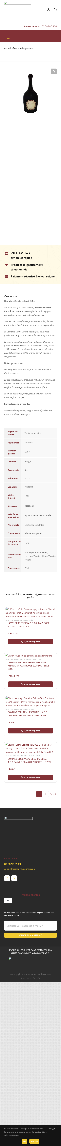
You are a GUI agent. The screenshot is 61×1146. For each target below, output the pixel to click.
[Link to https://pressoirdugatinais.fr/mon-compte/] (48, 9)
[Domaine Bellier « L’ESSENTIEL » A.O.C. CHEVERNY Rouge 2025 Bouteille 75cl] (30, 698)
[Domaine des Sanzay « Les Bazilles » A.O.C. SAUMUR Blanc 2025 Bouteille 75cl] (30, 744)
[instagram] (14, 878)
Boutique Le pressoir (23, 48)
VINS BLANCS (24, 756)
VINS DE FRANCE (18, 620)
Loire (7, 620)
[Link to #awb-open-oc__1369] (55, 9)
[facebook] (7, 878)
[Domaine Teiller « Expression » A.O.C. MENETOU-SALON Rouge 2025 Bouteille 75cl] (29, 655)
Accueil (7, 48)
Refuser (34, 1141)
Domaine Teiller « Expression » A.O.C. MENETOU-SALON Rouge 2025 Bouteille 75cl (28, 665)
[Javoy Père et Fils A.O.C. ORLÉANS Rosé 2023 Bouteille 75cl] (30, 609)
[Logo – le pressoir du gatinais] (17, 2)
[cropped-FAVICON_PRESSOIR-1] (18, 817)
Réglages (52, 1128)
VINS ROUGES (36, 659)
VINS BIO (16, 659)
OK (24, 1141)
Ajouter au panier (32, 641)
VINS (11, 620)
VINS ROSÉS (29, 620)
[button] (54, 71)
